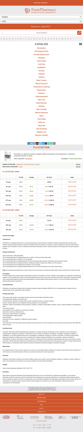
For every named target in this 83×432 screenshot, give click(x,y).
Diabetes (41, 93)
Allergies (41, 58)
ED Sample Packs (41, 51)
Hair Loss (41, 100)
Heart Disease (41, 103)
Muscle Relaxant (41, 112)
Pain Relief (41, 119)
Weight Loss (41, 132)
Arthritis (41, 74)
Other (41, 116)
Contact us (41, 412)
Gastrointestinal (41, 96)
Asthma (42, 77)
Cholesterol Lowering (41, 87)
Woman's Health (41, 135)
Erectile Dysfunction (41, 54)
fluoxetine (28, 158)
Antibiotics (41, 67)
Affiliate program (41, 420)
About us (41, 394)
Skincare (41, 122)
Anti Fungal (41, 61)
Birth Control (41, 80)
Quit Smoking (41, 129)
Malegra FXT (20, 164)
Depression (41, 90)
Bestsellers (41, 48)
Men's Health (41, 109)
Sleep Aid (41, 125)
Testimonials (41, 401)
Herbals (42, 106)
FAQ (41, 405)
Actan (20, 166)
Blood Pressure (42, 83)
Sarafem (37, 164)
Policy (41, 408)
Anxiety (41, 71)
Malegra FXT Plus (29, 164)
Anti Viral (41, 64)
